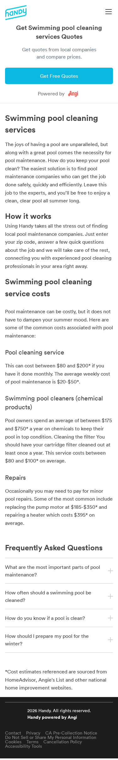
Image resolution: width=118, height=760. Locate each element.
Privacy (33, 733)
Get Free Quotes (59, 76)
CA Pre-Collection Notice (71, 733)
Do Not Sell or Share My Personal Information (50, 737)
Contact (13, 733)
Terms (32, 742)
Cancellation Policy (62, 742)
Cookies (13, 742)
